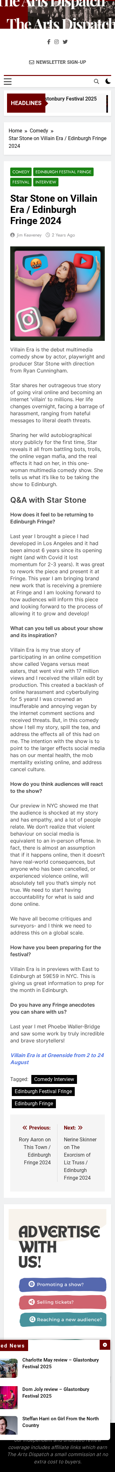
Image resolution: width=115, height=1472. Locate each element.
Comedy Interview (54, 1079)
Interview (45, 182)
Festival (20, 182)
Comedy (20, 172)
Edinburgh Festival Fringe (63, 172)
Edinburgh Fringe (34, 1103)
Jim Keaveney (29, 235)
